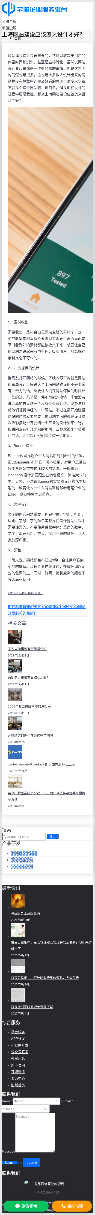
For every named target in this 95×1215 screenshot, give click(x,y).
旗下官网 (18, 1065)
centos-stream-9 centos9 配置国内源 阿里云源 (41, 764)
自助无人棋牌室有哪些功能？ (29, 678)
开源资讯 (18, 1072)
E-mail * (67, 1101)
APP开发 (18, 1039)
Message (8, 1151)
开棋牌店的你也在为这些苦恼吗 (30, 735)
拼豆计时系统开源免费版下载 (32, 1007)
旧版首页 (18, 1085)
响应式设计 (36, 593)
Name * (7, 1101)
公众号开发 (19, 1052)
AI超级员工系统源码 (25, 913)
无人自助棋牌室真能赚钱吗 (27, 649)
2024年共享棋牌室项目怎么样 (29, 706)
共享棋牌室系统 (24, 853)
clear (20, 1162)
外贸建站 (18, 1058)
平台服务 (18, 1032)
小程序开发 (19, 1045)
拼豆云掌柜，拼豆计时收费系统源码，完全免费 (45, 978)
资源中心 (18, 1078)
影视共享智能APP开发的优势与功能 (37, 606)
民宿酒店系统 (22, 859)
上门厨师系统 (22, 866)
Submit (9, 1162)
